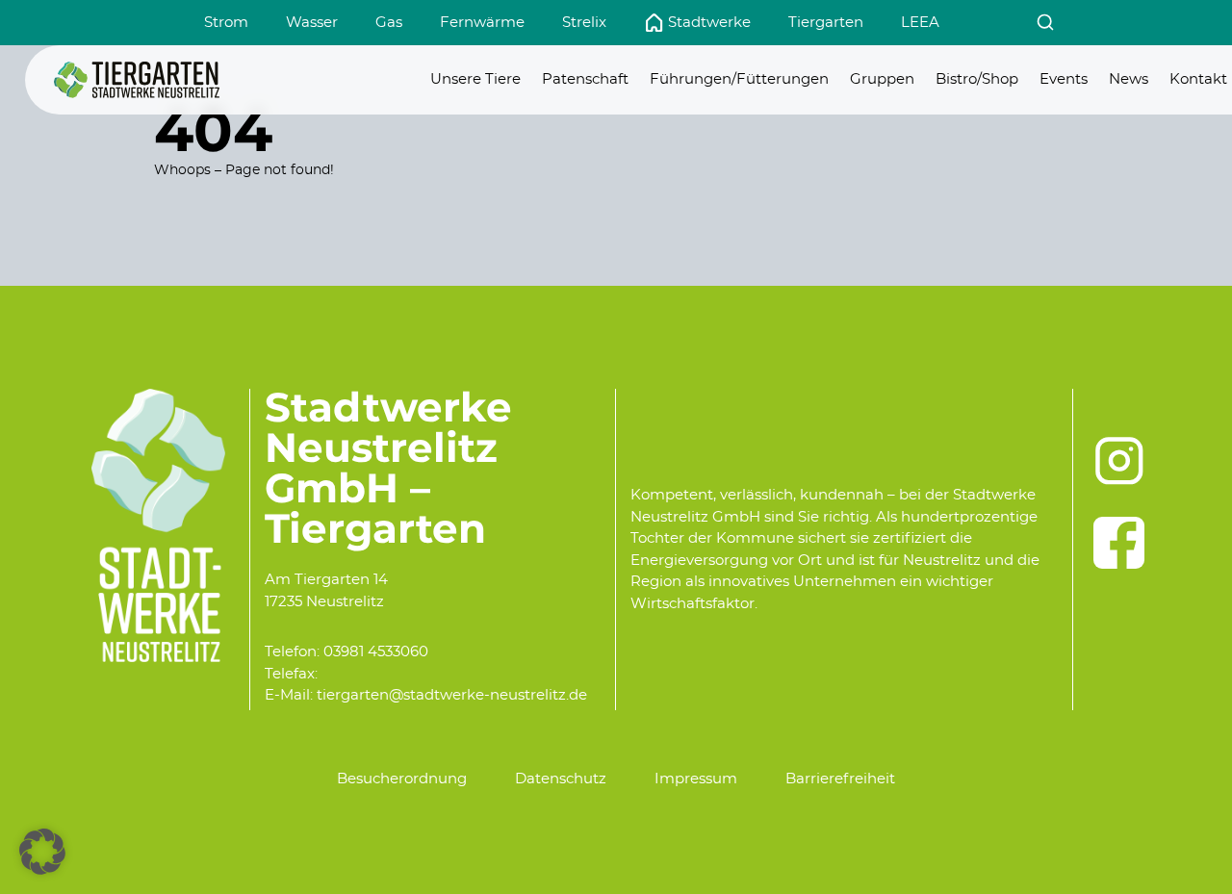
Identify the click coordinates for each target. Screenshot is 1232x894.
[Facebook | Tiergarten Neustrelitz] (1119, 543)
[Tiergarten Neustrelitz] (136, 80)
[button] (42, 851)
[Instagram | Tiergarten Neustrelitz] (1119, 461)
